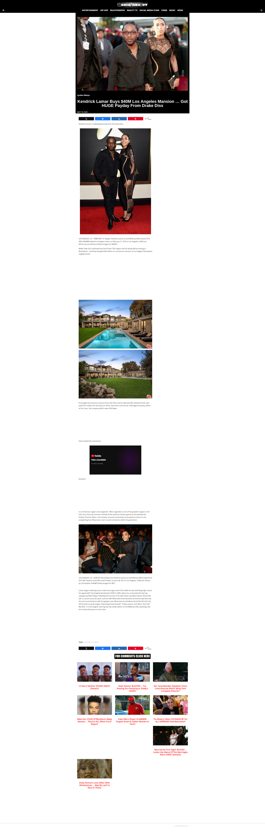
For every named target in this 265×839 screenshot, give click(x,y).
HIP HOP (104, 10)
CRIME (164, 10)
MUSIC (172, 10)
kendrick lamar (91, 642)
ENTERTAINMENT (90, 10)
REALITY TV (132, 10)
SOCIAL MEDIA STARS (149, 10)
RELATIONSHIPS (117, 10)
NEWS (180, 10)
